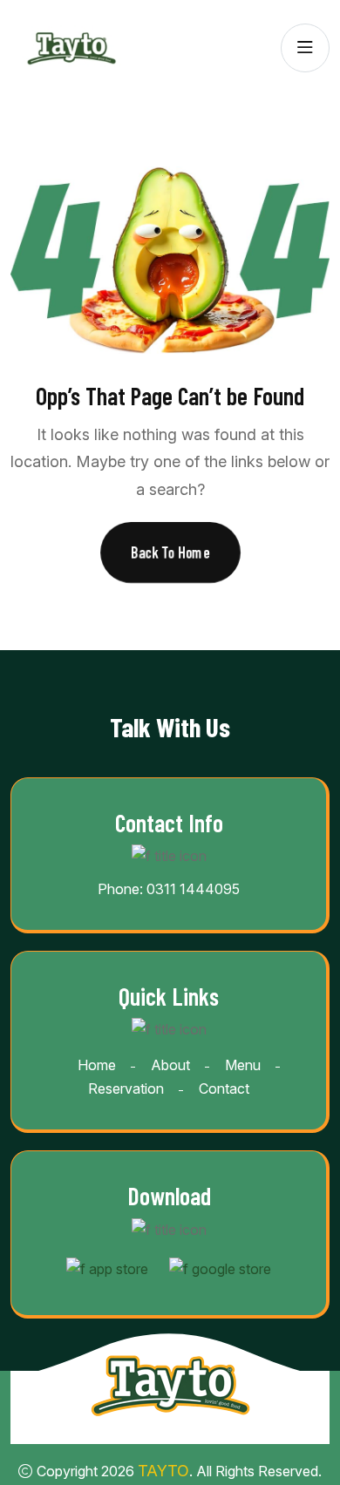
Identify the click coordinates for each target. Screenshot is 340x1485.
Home (97, 1065)
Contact (224, 1088)
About (170, 1065)
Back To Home (170, 552)
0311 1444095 (193, 889)
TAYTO (163, 1470)
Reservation (126, 1088)
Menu (243, 1065)
